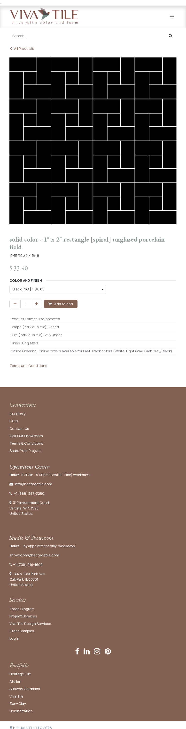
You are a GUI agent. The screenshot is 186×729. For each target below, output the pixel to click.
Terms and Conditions (28, 365)
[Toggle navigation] (172, 16)
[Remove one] (15, 304)
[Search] (171, 35)
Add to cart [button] (63, 303)
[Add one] (36, 304)
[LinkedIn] (87, 651)
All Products (24, 48)
